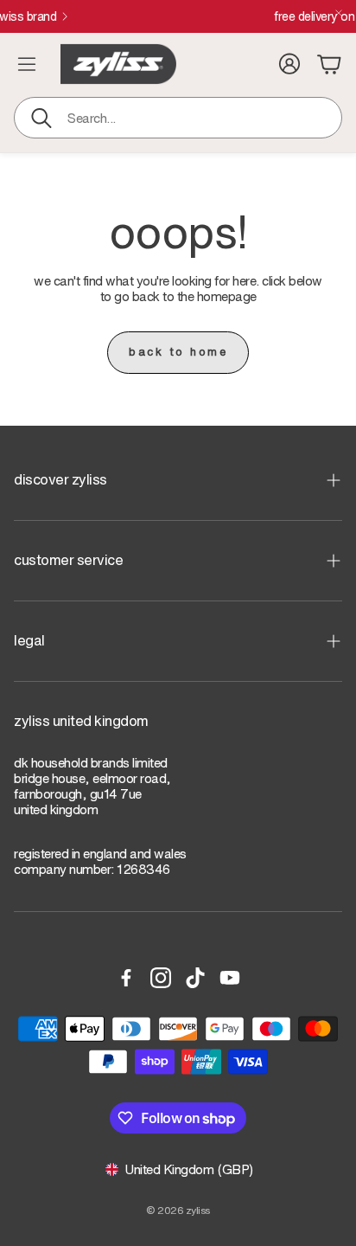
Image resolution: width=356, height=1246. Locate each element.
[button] (178, 118)
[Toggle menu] (27, 64)
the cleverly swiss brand (118, 16)
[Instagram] (160, 977)
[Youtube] (229, 977)
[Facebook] (126, 977)
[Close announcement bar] (339, 13)
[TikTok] (195, 977)
